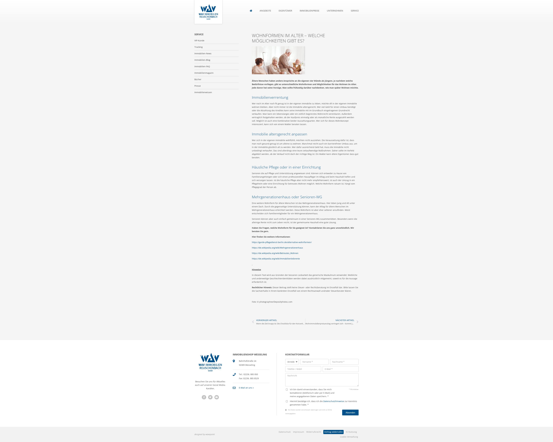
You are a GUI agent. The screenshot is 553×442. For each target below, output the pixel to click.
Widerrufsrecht (313, 431)
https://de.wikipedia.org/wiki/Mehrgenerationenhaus (277, 247)
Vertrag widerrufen (333, 431)
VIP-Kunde (199, 40)
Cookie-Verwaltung (349, 436)
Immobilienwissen (203, 92)
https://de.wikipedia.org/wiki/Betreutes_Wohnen (275, 253)
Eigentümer (285, 10)
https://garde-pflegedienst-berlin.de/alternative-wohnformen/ (282, 242)
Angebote (265, 10)
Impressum (298, 431)
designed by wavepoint (204, 434)
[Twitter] (210, 397)
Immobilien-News (202, 53)
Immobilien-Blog (202, 60)
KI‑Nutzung (351, 431)
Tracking (198, 47)
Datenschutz (285, 431)
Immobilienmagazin (204, 73)
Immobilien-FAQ (202, 66)
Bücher (197, 79)
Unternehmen (335, 10)
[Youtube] (216, 397)
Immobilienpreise (309, 10)
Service (355, 10)
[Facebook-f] (204, 397)
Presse (197, 85)
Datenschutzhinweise (333, 401)
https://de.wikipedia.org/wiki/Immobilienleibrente (276, 258)
